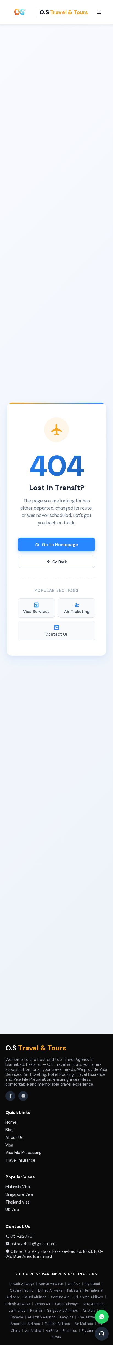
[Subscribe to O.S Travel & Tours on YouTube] (23, 1096)
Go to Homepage (60, 545)
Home (10, 1122)
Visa (9, 1145)
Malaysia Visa (17, 1186)
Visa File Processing (23, 1152)
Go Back (59, 562)
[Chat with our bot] (102, 1334)
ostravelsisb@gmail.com (32, 1243)
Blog (9, 1129)
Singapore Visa (19, 1194)
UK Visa (12, 1209)
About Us (14, 1137)
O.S (35, 1048)
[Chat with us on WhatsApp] (102, 1317)
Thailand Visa (17, 1202)
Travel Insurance (20, 1160)
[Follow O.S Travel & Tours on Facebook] (10, 1096)
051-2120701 (21, 1236)
